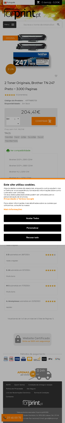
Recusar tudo (32, 237)
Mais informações (13, 209)
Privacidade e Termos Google (19, 199)
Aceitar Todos (32, 218)
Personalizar (32, 228)
